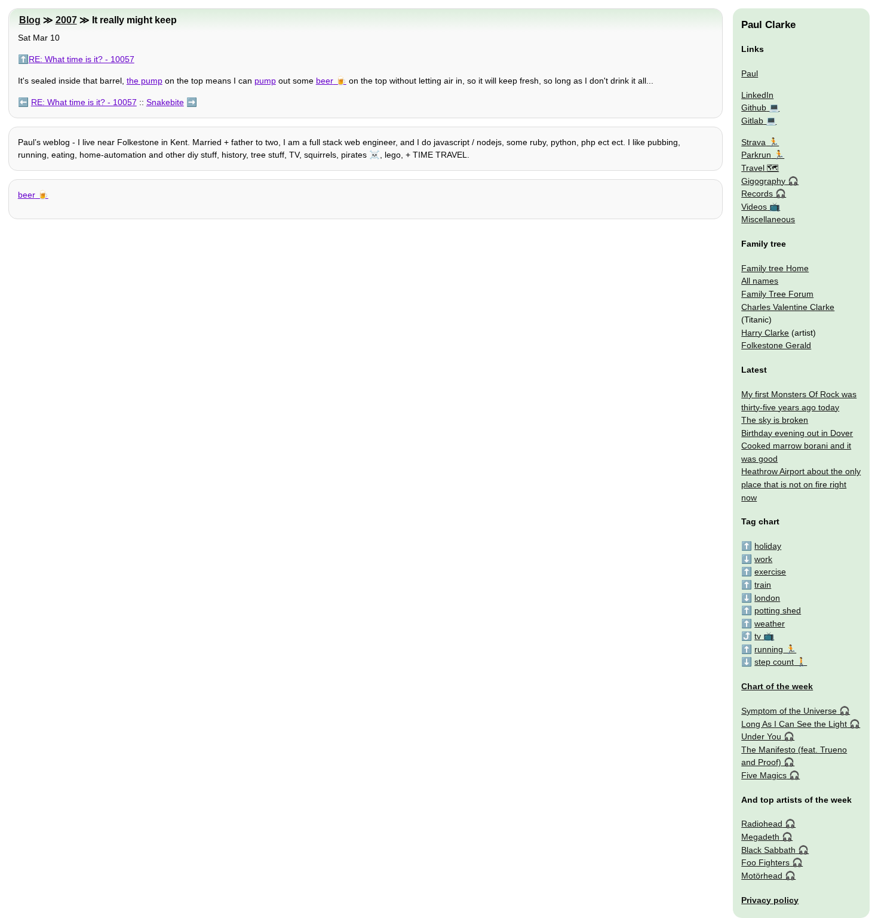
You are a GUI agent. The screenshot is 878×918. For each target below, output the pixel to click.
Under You (761, 736)
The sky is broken (774, 420)
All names (759, 280)
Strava (753, 142)
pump (265, 80)
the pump (144, 80)
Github (753, 107)
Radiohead (761, 823)
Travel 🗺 (760, 168)
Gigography (763, 181)
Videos (754, 206)
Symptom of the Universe (789, 711)
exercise (770, 571)
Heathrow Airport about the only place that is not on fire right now (801, 484)
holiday (767, 546)
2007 (66, 20)
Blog (30, 20)
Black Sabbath (768, 850)
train (762, 585)
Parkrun (756, 154)
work (763, 559)
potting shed (777, 610)
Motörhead (761, 875)
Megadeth (760, 837)
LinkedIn (757, 95)
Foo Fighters (765, 862)
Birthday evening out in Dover (797, 433)
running (768, 649)
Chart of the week (777, 686)
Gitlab (752, 120)
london (767, 598)
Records (757, 193)
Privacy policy (770, 900)
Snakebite (165, 102)
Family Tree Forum (777, 294)
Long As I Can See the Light (794, 724)
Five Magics (764, 775)
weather (769, 623)
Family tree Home (775, 268)
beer (324, 80)
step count (774, 662)
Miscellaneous (768, 219)
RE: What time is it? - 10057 (81, 59)
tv (757, 636)
